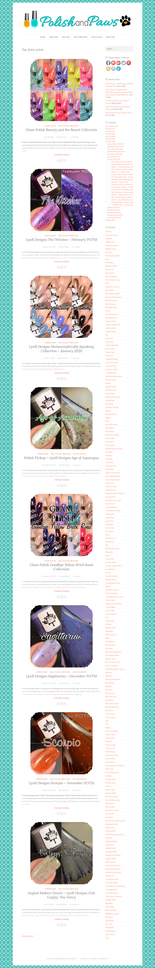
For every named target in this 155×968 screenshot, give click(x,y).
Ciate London (110, 349)
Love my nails (110, 610)
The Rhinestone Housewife (115, 886)
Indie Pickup (109, 517)
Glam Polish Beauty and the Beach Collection (61, 130)
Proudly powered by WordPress (61, 959)
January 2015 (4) (115, 217)
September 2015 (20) (116, 151)
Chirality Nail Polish (112, 345)
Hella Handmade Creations (114, 493)
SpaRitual (108, 838)
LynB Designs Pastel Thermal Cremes (118, 113)
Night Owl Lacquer (112, 703)
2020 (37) (110, 129)
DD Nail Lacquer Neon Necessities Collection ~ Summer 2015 (133, 179)
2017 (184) (111, 136)
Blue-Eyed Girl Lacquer (113, 297)
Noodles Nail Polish (112, 707)
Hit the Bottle (110, 497)
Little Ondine (110, 600)
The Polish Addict (111, 883)
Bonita (107, 311)
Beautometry (110, 273)
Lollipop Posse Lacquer (113, 604)
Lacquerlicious (110, 569)
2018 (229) (111, 134)
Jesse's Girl (109, 521)
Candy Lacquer (110, 328)
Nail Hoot (108, 676)
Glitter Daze (109, 469)
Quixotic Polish (110, 793)
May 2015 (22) (114, 207)
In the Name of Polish (113, 511)
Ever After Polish (111, 424)
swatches (53, 37)
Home (42, 37)
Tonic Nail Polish (111, 889)
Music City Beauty (111, 666)
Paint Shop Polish (111, 731)
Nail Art (66, 37)
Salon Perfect (110, 807)
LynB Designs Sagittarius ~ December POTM (61, 676)
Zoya (107, 938)
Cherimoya (109, 338)
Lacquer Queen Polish (113, 566)
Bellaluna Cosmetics (112, 287)
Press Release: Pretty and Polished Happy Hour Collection (132, 169)
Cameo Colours (110, 321)
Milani (107, 638)
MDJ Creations (110, 635)
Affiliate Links (110, 242)
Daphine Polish (110, 387)
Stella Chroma (110, 862)
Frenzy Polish (110, 438)
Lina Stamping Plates (112, 583)
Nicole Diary (109, 700)
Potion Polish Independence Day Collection (127, 164)
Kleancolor (109, 552)
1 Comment (74, 137)
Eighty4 (108, 411)
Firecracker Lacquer (112, 435)
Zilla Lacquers (110, 934)
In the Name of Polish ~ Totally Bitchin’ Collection (129, 187)
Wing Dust (109, 917)
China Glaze (109, 342)
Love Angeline (110, 607)
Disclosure (97, 37)
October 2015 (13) (116, 149)
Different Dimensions (113, 397)
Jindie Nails (109, 524)
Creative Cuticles (111, 369)
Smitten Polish (110, 831)
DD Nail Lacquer (111, 390)
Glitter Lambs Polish (112, 473)
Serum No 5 (109, 817)
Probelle (108, 776)
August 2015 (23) (115, 154)
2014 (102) (111, 220)
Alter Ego (108, 252)
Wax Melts (109, 903)
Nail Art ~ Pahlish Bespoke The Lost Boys (126, 167)
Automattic (102, 959)
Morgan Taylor (110, 659)
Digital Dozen (110, 400)
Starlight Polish (110, 859)
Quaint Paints (110, 790)
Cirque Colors (110, 352)
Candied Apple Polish (113, 325)
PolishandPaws (62, 137)
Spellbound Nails (111, 841)
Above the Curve (111, 235)
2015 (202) (111, 141)
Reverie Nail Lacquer (112, 800)
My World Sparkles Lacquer (115, 669)
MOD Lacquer (110, 645)
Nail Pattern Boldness (113, 679)
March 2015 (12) (115, 212)
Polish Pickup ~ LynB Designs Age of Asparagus (61, 458)
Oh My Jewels (110, 717)
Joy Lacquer (109, 531)
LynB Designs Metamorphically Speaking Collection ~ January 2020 (61, 348)
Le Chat (108, 573)
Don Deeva (109, 404)
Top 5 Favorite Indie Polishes (122, 162)
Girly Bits (108, 455)
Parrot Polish (110, 738)
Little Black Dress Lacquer (114, 597)
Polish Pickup (79, 454)
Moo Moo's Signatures (113, 652)
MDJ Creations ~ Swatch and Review (125, 192)
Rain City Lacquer (111, 796)
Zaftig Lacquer (110, 931)
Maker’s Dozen (110, 628)
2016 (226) (111, 139)
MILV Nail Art (110, 641)
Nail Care (108, 672)
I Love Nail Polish (111, 507)
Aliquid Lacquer (110, 249)
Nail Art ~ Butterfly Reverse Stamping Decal (127, 200)
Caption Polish (110, 331)
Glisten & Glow (110, 466)
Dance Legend (110, 380)
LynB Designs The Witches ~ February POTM (61, 239)
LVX (106, 617)
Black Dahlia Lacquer (112, 293)
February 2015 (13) (116, 215)
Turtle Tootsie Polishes (113, 896)
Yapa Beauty (109, 921)
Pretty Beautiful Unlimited (114, 765)
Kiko (107, 545)
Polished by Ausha (111, 755)
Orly (106, 724)
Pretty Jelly (109, 769)
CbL (106, 335)
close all (115, 126)
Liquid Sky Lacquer (111, 590)
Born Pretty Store (111, 314)
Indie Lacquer (110, 514)
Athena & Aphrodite (112, 256)
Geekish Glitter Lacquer (113, 449)
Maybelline (109, 631)
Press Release (110, 762)
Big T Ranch (109, 290)
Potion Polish (110, 759)
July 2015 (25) (114, 157)
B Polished (109, 263)
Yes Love (108, 924)
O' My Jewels (110, 714)
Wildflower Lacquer (112, 914)
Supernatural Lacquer (113, 869)
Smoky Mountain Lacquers (114, 834)
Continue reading (65, 154)
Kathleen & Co (110, 538)
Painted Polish (110, 734)
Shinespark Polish (111, 824)
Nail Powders (110, 683)
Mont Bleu (109, 648)
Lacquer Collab (110, 562)
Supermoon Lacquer (112, 865)
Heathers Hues (110, 490)
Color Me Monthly (111, 359)
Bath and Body (81, 37)
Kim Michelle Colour (112, 548)
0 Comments (74, 904)
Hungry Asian (110, 504)
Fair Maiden (109, 428)
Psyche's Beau (110, 783)
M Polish (108, 624)
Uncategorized (80, 672)
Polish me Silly (110, 745)
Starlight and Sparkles (113, 855)
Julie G (107, 535)
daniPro (108, 383)
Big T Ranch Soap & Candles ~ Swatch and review (129, 197)
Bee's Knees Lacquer (112, 280)
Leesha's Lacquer (111, 576)
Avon (107, 259)
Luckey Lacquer (110, 614)
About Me (110, 37)
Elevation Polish (111, 414)
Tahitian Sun (109, 876)
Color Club (109, 355)
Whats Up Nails (110, 910)
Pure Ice (108, 786)
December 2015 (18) (116, 144)
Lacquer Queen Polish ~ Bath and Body (125, 174)
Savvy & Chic (109, 814)
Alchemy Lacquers (111, 245)
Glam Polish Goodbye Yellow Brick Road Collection (61, 567)
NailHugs (108, 686)
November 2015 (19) (116, 146)
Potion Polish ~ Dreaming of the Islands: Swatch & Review (132, 190)
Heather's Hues (111, 486)
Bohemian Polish (111, 307)
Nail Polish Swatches (68, 126)
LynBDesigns (50, 236)
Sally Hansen (109, 803)
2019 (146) (111, 131)
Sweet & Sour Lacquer (113, 872)
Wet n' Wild (109, 907)
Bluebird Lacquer (111, 300)
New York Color (110, 697)
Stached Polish (110, 848)
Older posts (27, 936)
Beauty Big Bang (111, 276)
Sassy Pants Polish (112, 810)
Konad (107, 555)
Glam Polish (50, 126)
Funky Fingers (110, 445)
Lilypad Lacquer (110, 579)
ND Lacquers (109, 693)
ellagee (108, 418)
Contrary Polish (110, 366)
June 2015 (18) (114, 159)
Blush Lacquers (110, 304)
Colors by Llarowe (111, 362)
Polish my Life (110, 748)
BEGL (107, 283)
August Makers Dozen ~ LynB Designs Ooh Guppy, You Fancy (61, 895)
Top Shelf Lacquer (111, 893)
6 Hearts (108, 231)
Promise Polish (110, 779)
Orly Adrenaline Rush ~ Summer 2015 (125, 177)
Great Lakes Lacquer (112, 480)
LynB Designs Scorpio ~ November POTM (61, 783)
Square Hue (109, 845)
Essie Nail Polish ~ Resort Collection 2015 (126, 202)
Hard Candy (109, 483)
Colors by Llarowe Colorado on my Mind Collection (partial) (132, 184)
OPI (106, 721)
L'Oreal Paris (109, 559)
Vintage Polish (110, 900)
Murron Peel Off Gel (112, 662)
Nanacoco (108, 690)
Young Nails (109, 927)
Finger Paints (110, 431)
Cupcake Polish (110, 373)
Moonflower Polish (112, 655)
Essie (107, 421)
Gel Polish (109, 452)
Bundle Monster (111, 318)
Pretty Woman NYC (112, 772)
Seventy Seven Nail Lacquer (115, 821)
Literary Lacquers (111, 593)
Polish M (108, 741)
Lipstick (108, 586)
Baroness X (109, 269)
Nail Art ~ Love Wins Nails (121, 172)
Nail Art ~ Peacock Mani (120, 182)
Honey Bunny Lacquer (113, 500)
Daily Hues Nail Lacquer (113, 376)
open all (108, 126)
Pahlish (108, 728)
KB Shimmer (109, 542)
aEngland (108, 238)
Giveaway (108, 459)
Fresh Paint (109, 442)
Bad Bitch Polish (111, 266)
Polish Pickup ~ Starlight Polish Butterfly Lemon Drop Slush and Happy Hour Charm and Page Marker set (119, 92)
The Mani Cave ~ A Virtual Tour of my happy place (129, 205)
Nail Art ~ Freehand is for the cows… (124, 195)
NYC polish (109, 710)
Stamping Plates (111, 852)
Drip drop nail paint (112, 407)
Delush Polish (110, 393)
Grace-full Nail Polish (112, 476)
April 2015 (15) (114, 210)
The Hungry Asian (111, 879)
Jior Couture (109, 528)
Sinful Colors (109, 827)
